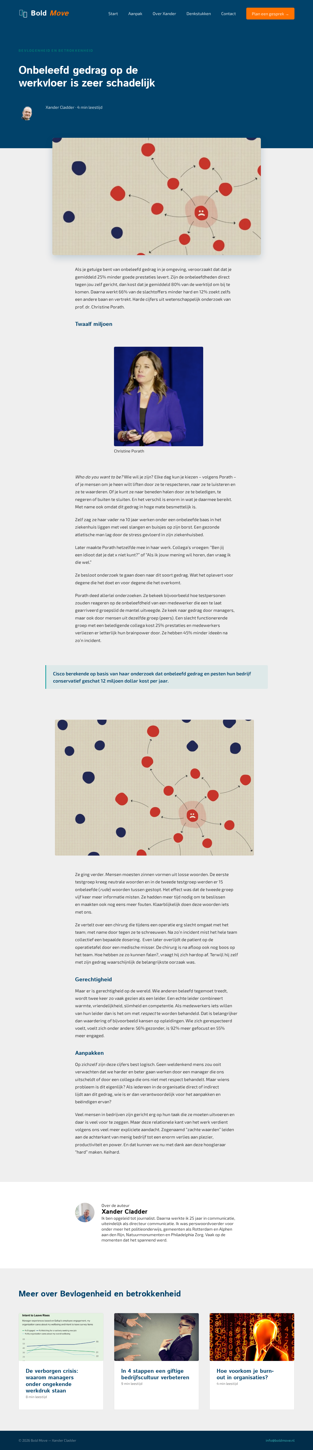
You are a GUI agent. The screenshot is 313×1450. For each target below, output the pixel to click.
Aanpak (135, 13)
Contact (228, 13)
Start (113, 13)
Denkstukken (199, 13)
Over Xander (164, 13)
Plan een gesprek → (270, 13)
